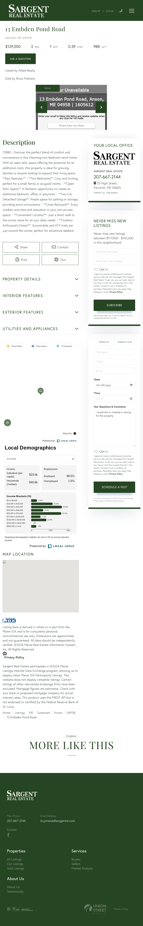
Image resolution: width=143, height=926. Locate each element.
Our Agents (112, 193)
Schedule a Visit (124, 342)
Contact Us (99, 193)
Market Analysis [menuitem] (82, 868)
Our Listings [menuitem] (15, 864)
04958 (71, 713)
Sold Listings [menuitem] (15, 868)
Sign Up (96, 11)
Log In (109, 11)
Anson (58, 713)
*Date (97, 379)
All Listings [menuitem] (14, 859)
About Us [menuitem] (13, 887)
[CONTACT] (20, 58)
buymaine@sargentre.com (57, 821)
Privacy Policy (14, 657)
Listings (20, 713)
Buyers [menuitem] (76, 859)
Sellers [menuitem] (76, 864)
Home (6, 713)
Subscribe (114, 305)
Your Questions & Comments (110, 406)
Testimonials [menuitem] (15, 891)
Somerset (43, 713)
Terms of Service (113, 501)
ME (31, 713)
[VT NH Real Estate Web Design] (95, 909)
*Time (97, 393)
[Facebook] (8, 835)
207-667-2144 (107, 177)
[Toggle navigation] (131, 11)
